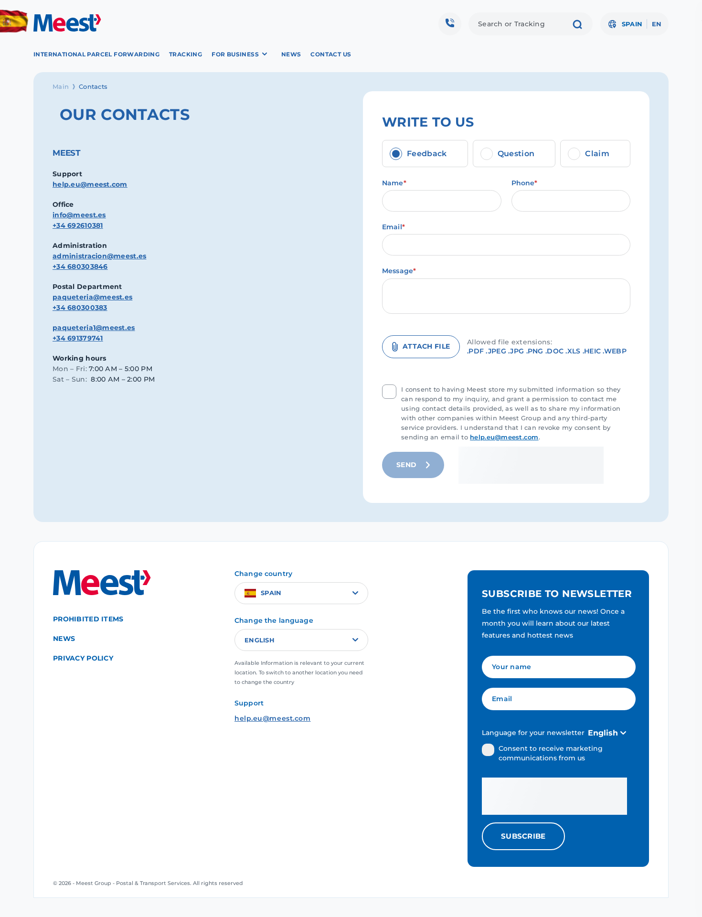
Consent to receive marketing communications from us (551, 753)
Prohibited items (88, 619)
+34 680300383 (80, 307)
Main (61, 86)
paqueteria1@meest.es (94, 327)
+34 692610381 (78, 225)
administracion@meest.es (99, 256)
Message (399, 271)
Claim (597, 153)
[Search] (577, 25)
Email (393, 227)
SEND (406, 464)
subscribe (523, 836)
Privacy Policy (83, 658)
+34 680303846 (80, 266)
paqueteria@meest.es (92, 297)
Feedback (427, 153)
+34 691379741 (78, 338)
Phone (524, 183)
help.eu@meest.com (90, 184)
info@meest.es (79, 215)
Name (394, 183)
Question (516, 153)
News (291, 54)
